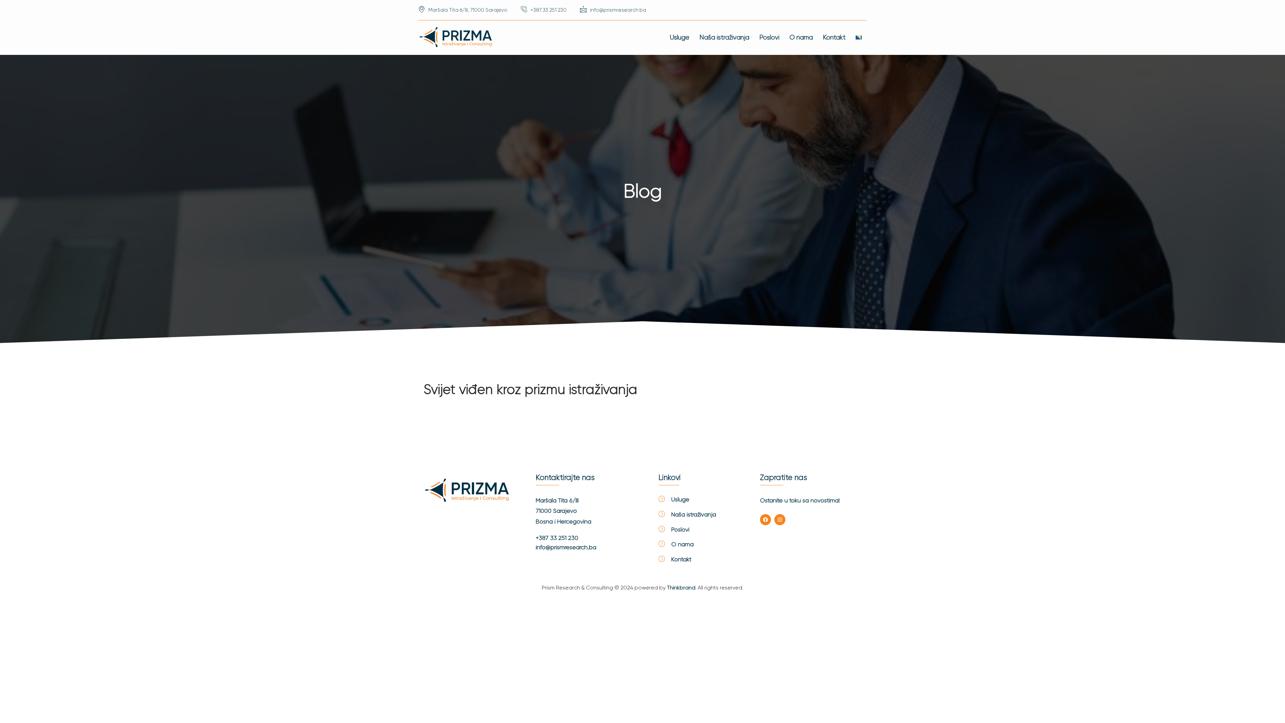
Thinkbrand (681, 587)
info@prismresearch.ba (566, 547)
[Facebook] (765, 519)
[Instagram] (779, 519)
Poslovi (769, 37)
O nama (801, 37)
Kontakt (834, 37)
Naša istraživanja (724, 37)
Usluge (679, 37)
